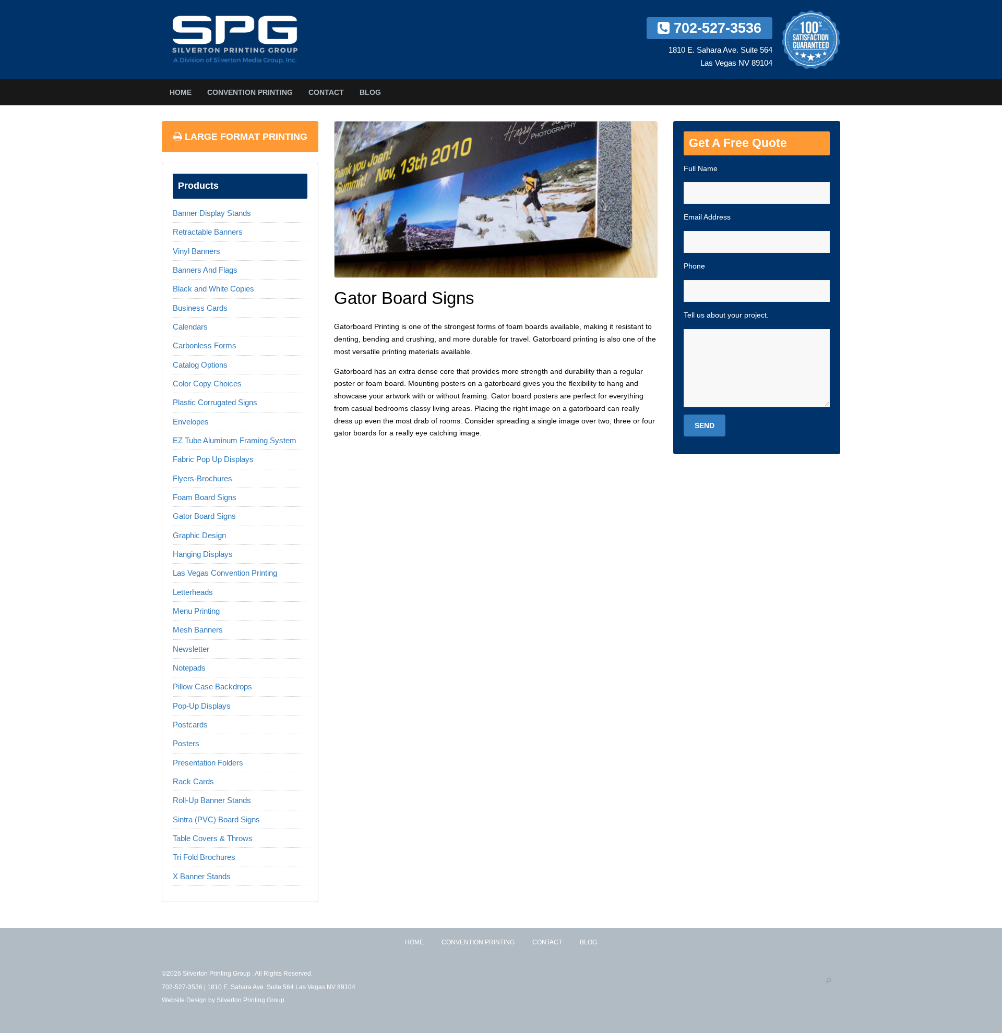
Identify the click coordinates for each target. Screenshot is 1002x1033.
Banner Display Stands (212, 213)
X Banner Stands (202, 876)
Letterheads (193, 592)
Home (181, 92)
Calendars (190, 326)
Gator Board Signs (204, 516)
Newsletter (191, 649)
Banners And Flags (205, 269)
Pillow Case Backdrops (212, 686)
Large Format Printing (244, 136)
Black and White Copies (213, 288)
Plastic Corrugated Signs (215, 402)
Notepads (189, 667)
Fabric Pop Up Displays (213, 459)
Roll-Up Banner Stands (212, 800)
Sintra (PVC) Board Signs (216, 819)
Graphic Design (199, 535)
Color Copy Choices (207, 383)
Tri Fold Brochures (204, 857)
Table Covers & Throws (213, 838)
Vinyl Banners (196, 251)
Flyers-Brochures (202, 478)
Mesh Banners (198, 629)
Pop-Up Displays (202, 705)
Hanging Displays (203, 554)
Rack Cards (193, 781)
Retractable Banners (208, 231)
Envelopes (191, 421)
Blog (370, 92)
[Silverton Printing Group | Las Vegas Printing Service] (234, 40)
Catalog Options (200, 364)
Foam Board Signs (204, 497)
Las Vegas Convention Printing (225, 572)
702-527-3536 (715, 28)
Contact (326, 92)
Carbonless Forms (204, 345)
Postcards (190, 724)
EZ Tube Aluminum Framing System (234, 440)
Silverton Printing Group (251, 1000)
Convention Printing (250, 92)
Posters (186, 743)
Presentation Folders (208, 762)
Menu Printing (196, 610)
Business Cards (200, 307)
